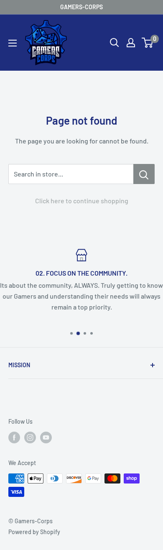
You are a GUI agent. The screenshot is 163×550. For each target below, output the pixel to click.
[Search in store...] (144, 174)
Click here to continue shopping (81, 201)
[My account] (131, 42)
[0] (148, 43)
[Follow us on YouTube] (46, 437)
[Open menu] (12, 43)
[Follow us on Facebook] (14, 437)
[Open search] (114, 42)
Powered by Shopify (34, 531)
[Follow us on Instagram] (30, 437)
